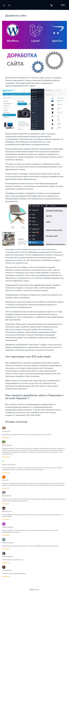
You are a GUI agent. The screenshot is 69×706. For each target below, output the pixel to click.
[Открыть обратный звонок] (51, 5)
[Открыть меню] (62, 5)
